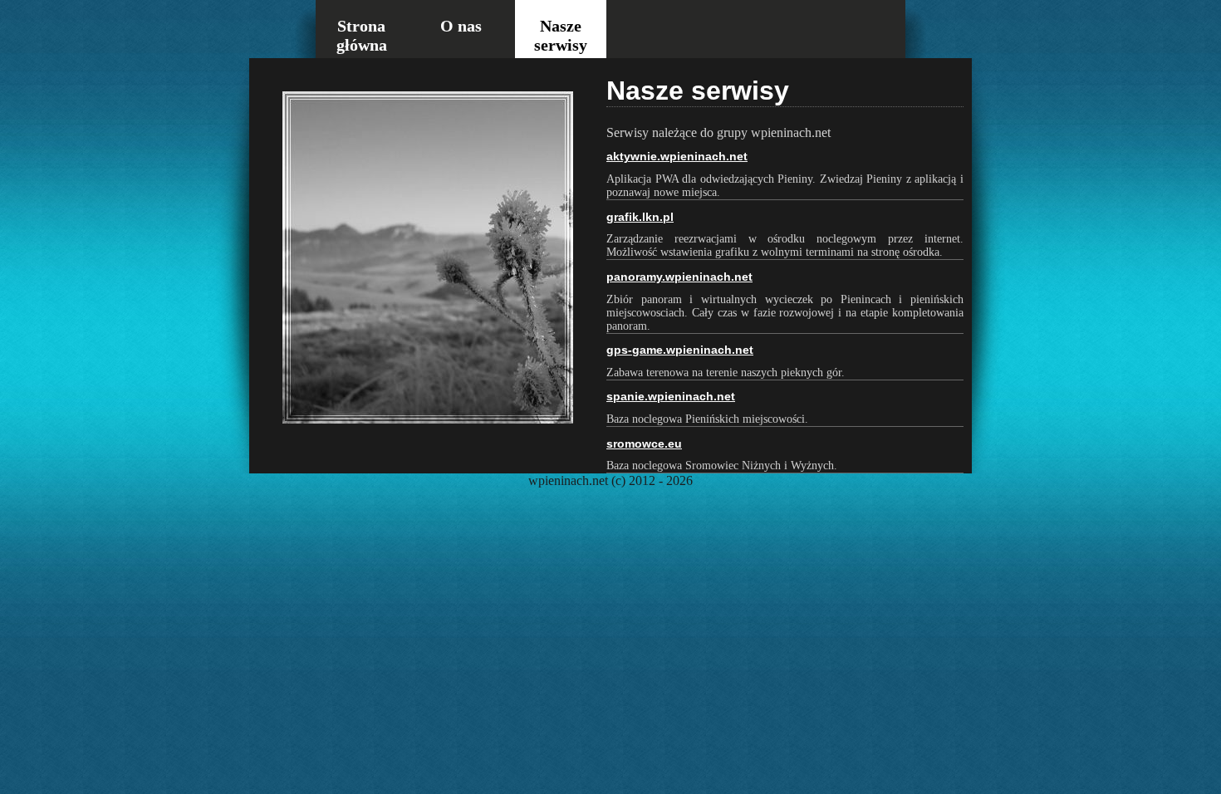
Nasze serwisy (560, 35)
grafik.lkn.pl (640, 216)
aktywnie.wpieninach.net (677, 156)
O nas (461, 26)
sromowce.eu (644, 443)
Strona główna (361, 35)
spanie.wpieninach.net (670, 396)
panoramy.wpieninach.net (679, 276)
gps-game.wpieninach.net (679, 349)
